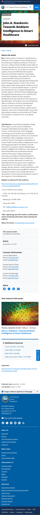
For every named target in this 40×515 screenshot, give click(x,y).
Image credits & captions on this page (18, 392)
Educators (4, 477)
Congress (4, 471)
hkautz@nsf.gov (13, 269)
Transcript (14, 347)
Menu (37, 7)
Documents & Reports (8, 488)
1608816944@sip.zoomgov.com (17, 207)
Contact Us (4, 445)
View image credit (33, 45)
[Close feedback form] (38, 352)
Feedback (38, 357)
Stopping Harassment (8, 496)
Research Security (7, 498)
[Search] (30, 7)
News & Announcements (9, 452)
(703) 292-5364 (13, 258)
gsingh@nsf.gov (13, 278)
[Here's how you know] (20, 2)
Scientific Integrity (7, 501)
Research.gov (5, 504)
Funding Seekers (6, 466)
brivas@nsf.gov (13, 260)
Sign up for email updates (13, 418)
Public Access (5, 493)
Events (9, 50)
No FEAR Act (5, 512)
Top (36, 377)
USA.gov (12, 512)
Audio (12, 350)
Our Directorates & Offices (9, 439)
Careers (3, 436)
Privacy (29, 509)
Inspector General (20, 509)
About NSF (4, 434)
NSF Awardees (5, 469)
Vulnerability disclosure (8, 509)
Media (3, 474)
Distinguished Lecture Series (24, 223)
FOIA (34, 509)
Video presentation (18, 357)
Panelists (4, 480)
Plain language (28, 512)
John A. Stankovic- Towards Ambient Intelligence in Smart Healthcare (18, 331)
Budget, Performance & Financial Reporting (14, 490)
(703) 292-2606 (13, 267)
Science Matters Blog (8, 458)
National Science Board (8, 442)
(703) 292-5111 (6, 413)
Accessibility (19, 512)
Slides (12, 353)
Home (3, 50)
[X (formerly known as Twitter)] (7, 422)
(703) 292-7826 (13, 276)
